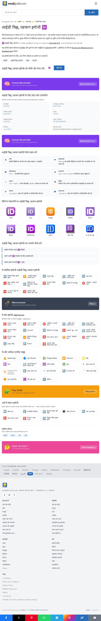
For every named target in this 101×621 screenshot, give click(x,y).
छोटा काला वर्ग (88, 364)
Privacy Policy (7, 585)
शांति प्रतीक (48, 364)
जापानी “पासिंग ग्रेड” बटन (29, 324)
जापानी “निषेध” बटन (49, 283)
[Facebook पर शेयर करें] (6, 618)
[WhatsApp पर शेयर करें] (44, 618)
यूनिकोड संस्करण (57, 554)
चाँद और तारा (29, 379)
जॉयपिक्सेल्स (6, 565)
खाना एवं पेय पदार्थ (57, 530)
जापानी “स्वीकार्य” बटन (69, 337)
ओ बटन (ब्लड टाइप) (9, 324)
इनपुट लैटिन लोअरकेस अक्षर (88, 324)
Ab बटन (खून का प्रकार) (10, 292)
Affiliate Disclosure (9, 589)
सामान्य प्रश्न (56, 568)
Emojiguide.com (8, 22)
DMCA (4, 592)
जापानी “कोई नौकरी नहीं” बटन (30, 292)
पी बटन (27, 343)
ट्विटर (4, 557)
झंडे (3, 508)
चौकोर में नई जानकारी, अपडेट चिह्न (30, 284)
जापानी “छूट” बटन (70, 330)
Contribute (6, 578)
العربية (23, 474)
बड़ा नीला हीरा (29, 358)
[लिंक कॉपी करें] (82, 618)
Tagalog (49, 474)
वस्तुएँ (4, 512)
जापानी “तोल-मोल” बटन (89, 337)
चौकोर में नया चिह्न (69, 283)
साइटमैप (88, 610)
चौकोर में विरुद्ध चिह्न (29, 337)
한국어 (14, 474)
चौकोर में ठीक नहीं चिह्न (50, 412)
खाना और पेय (6, 530)
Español (16, 470)
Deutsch (25, 470)
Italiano (44, 470)
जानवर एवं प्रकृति (57, 526)
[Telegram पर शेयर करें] (56, 618)
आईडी (5, 435)
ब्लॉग (53, 561)
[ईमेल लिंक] (94, 618)
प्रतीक (20, 22)
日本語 (6, 474)
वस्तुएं (53, 508)
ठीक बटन (8, 411)
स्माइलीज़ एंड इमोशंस (58, 522)
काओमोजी (55, 565)
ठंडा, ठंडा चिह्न (88, 411)
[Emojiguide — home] (14, 3)
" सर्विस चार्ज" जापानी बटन (68, 277)
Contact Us (6, 596)
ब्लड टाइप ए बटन (50, 337)
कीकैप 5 (47, 379)
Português (67, 470)
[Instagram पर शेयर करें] (69, 618)
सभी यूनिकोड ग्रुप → (8, 533)
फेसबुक (4, 550)
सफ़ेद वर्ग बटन (68, 411)
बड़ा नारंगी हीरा (10, 379)
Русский (77, 470)
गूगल (3, 547)
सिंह (85, 358)
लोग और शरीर (6, 505)
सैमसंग (4, 561)
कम (20, 435)
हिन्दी (30, 474)
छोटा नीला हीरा (49, 371)
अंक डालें (87, 276)
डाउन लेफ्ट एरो (29, 371)
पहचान (13, 435)
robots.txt (95, 610)
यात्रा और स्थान (7, 519)
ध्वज (53, 512)
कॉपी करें (59, 68)
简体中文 (87, 470)
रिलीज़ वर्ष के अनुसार (58, 550)
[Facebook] (4, 495)
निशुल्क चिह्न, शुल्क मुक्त (11, 277)
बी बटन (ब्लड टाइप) (9, 337)
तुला (65, 364)
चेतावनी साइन (9, 358)
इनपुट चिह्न (47, 276)
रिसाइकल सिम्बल (49, 358)
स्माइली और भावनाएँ (8, 522)
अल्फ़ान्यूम (28, 22)
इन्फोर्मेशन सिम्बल (30, 411)
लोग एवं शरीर (56, 505)
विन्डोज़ (4, 554)
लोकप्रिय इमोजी (57, 557)
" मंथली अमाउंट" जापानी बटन (30, 277)
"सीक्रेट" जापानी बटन (89, 283)
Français (35, 470)
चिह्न (27, 60)
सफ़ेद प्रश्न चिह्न (89, 371)
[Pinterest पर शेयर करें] (31, 618)
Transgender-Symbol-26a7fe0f (10, 372)
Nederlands (55, 470)
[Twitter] (9, 495)
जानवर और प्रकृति (8, 526)
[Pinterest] (14, 495)
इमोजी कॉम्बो (55, 543)
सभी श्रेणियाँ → (56, 533)
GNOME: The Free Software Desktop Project (19, 600)
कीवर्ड (54, 547)
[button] (25, 105)
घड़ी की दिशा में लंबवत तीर (29, 365)
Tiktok (4, 568)
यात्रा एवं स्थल (56, 519)
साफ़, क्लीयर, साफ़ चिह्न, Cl (11, 283)
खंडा (6, 364)
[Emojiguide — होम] (4, 485)
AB (26, 435)
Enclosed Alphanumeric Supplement (67, 129)
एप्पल (4, 543)
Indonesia (39, 474)
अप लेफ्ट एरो (68, 371)
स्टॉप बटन (67, 358)
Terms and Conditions (10, 582)
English (6, 470)
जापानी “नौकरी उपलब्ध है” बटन (89, 331)
